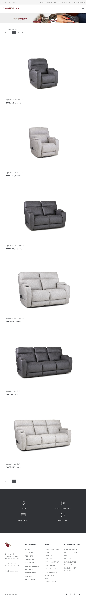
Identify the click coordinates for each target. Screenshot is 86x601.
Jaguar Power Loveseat (15, 245)
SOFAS (27, 549)
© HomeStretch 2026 (11, 594)
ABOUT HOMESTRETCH (53, 549)
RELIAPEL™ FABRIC (51, 559)
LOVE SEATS (29, 553)
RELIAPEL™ (29, 569)
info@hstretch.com (63, 2)
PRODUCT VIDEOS (51, 581)
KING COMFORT (30, 580)
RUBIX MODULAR (51, 572)
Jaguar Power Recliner (14, 100)
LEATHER (28, 576)
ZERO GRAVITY (30, 573)
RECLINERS (29, 556)
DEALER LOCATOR (70, 549)
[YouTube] (9, 2)
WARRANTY (68, 559)
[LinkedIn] (14, 2)
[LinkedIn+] (79, 594)
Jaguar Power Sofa (13, 391)
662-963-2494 (47, 2)
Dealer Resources (78, 2)
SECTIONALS (29, 563)
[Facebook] (1, 2)
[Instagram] (5, 2)
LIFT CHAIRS (29, 559)
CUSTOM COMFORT (32, 566)
